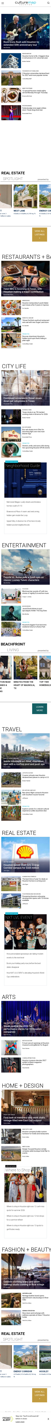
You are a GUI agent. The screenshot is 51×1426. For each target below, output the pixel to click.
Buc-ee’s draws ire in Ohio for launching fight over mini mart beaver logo (33, 432)
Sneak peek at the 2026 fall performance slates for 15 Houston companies (23, 1029)
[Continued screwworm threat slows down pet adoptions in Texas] (25, 388)
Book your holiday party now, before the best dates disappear (24, 965)
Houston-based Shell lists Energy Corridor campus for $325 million (21, 866)
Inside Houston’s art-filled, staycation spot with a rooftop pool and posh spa (24, 763)
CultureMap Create (27, 344)
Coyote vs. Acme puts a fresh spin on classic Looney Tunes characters (24, 579)
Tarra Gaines (7, 1034)
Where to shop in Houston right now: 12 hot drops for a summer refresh (25, 1218)
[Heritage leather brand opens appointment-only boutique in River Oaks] (11, 1300)
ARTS (9, 997)
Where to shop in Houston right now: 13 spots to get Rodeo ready (25, 1227)
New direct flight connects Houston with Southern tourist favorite (35, 794)
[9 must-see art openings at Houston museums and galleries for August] (11, 1047)
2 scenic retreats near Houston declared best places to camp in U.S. (35, 776)
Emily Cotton (7, 767)
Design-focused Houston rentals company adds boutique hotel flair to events (36, 1151)
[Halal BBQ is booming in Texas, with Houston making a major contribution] (25, 279)
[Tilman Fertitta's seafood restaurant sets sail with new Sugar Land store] (11, 325)
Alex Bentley (7, 47)
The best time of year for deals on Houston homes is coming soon (35, 880)
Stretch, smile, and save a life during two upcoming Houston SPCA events (36, 447)
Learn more (20, 1422)
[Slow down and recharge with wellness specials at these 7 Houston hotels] (11, 1317)
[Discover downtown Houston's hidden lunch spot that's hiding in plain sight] (11, 340)
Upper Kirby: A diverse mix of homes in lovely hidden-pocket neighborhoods (23, 523)
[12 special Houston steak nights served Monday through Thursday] (11, 95)
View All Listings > (40, 234)
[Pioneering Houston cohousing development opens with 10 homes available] (11, 901)
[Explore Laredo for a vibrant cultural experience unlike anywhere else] (11, 813)
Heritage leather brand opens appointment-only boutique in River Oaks (35, 1298)
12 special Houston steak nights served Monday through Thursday (35, 92)
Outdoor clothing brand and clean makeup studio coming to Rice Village (24, 1283)
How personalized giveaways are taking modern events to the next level (25, 956)
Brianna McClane (27, 96)
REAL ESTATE (19, 833)
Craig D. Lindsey (26, 596)
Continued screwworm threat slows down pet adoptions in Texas (23, 399)
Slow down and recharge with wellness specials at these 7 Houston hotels (36, 1315)
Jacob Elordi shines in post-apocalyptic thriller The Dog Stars (34, 610)
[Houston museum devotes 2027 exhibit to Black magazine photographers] (11, 1065)
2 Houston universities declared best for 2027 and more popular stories (35, 74)
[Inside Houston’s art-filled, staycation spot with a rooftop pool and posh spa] (25, 751)
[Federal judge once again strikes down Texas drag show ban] (11, 112)
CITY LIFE (14, 366)
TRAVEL (12, 729)
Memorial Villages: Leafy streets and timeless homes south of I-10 (24, 504)
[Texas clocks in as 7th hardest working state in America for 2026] (11, 416)
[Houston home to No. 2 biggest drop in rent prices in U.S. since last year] (11, 60)
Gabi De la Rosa (26, 1303)
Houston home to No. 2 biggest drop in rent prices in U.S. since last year (35, 57)
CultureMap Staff (26, 78)
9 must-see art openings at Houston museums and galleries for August (35, 1044)
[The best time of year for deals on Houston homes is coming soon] (11, 883)
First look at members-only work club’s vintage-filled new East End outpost (24, 1119)
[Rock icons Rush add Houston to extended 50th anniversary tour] (25, 32)
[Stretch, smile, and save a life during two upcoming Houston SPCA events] (11, 450)
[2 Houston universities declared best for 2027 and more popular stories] (11, 78)
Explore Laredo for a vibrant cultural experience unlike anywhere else (35, 810)
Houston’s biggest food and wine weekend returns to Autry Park (34, 626)
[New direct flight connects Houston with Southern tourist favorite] (11, 797)
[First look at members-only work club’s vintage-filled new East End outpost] (25, 1108)
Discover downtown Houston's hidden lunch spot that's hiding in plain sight (34, 338)
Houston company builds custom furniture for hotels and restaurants (35, 1133)
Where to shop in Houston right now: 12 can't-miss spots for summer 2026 (25, 1208)
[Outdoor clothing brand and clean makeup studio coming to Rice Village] (25, 1271)
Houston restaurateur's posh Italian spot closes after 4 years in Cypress (35, 304)
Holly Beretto (25, 1067)
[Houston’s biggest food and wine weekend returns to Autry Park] (11, 629)
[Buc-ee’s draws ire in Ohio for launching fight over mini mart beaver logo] (11, 434)
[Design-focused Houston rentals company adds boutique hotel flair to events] (11, 1153)
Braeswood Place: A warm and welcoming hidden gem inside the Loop (23, 513)
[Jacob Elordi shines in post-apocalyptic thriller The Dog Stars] (11, 613)
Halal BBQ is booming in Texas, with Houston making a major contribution (24, 290)
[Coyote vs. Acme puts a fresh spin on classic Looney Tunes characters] (25, 567)
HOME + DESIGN (22, 1085)
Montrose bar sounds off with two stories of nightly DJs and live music (35, 592)
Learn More (39, 709)
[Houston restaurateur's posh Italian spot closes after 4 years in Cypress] (11, 307)
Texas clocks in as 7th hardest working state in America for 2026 (35, 413)
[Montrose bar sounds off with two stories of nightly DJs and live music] (11, 595)
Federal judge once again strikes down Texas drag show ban (34, 109)
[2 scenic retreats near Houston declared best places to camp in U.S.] (11, 780)
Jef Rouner (25, 798)
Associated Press (27, 113)
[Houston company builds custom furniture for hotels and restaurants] (11, 1136)
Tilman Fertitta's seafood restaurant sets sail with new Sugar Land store (35, 321)
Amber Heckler (26, 61)
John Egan (6, 870)
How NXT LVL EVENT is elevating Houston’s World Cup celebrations (25, 975)
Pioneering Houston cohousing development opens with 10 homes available (35, 898)
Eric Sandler (25, 308)
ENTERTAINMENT (24, 545)
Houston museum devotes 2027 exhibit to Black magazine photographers (34, 1062)
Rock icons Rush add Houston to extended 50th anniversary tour (21, 43)
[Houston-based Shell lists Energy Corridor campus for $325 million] (25, 855)
